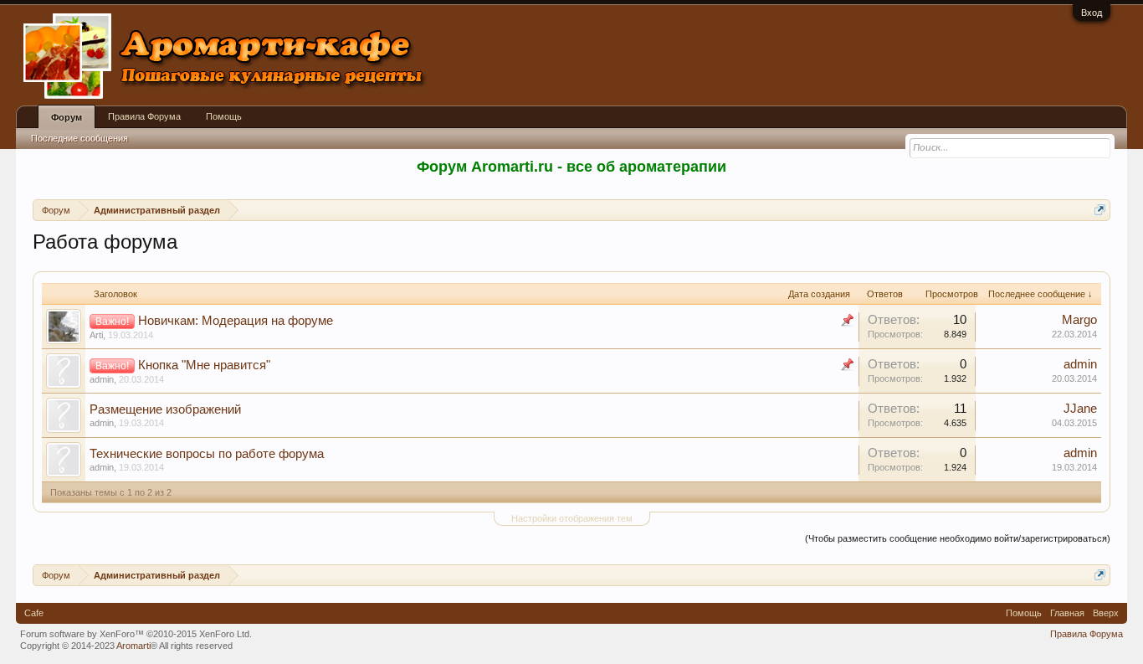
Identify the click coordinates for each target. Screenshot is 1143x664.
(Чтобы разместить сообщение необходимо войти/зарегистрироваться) (957, 538)
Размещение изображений (165, 409)
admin (102, 379)
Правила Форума (144, 116)
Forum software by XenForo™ (136, 634)
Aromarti (133, 646)
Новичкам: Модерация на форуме (235, 320)
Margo (1079, 320)
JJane (1080, 408)
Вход (1091, 13)
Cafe (34, 613)
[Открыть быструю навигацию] (1099, 209)
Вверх (1106, 613)
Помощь (224, 116)
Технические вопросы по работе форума (207, 454)
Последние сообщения (79, 138)
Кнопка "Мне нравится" (204, 365)
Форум (66, 117)
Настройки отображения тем (572, 518)
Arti (96, 335)
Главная (1067, 613)
